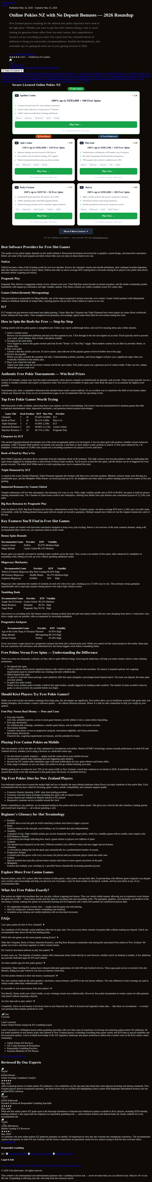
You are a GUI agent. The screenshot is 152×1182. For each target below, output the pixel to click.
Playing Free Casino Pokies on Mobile (50, 79)
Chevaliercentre (8, 2)
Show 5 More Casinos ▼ (76, 231)
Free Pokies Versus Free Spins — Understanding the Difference (106, 76)
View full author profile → (13, 1056)
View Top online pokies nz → (23, 54)
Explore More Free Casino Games (31, 81)
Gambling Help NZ (16, 1153)
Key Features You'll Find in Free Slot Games (53, 76)
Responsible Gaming (71, 1165)
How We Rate (54, 1165)
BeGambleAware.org (100, 238)
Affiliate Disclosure (37, 1165)
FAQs (85, 81)
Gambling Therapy (62, 1153)
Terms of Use (21, 1165)
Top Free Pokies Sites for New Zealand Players (92, 79)
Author (4, 5)
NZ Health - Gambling (39, 1153)
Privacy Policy (8, 1165)
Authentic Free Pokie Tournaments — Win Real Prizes (118, 73)
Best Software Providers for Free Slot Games (23, 73)
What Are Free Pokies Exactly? (64, 81)
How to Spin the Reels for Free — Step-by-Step (68, 73)
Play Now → (76, 124)
